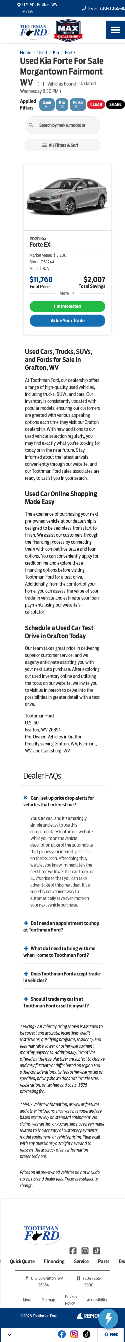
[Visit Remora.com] (91, 1317)
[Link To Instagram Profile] (85, 1250)
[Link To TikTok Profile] (96, 1250)
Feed (114, 1334)
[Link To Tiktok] (86, 1338)
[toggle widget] (108, 1319)
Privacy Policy (71, 1300)
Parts (103, 1261)
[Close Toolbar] (10, 1335)
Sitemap (48, 1299)
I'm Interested (67, 306)
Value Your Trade (67, 320)
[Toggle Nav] (115, 30)
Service (81, 1261)
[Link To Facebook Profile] (73, 1250)
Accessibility (97, 1299)
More (64, 293)
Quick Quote (22, 1261)
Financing (54, 1261)
